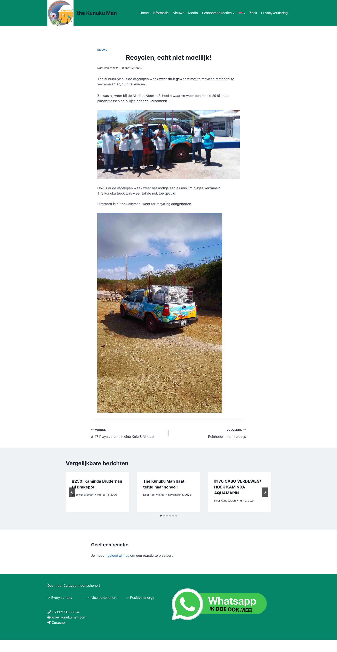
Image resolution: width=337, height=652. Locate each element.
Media (193, 13)
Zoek (253, 13)
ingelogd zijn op (117, 555)
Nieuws (178, 13)
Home (144, 13)
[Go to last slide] (72, 492)
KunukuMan (86, 494)
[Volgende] (265, 492)
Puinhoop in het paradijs (227, 433)
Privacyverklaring (274, 13)
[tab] (161, 516)
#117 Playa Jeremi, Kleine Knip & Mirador (123, 433)
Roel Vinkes (111, 67)
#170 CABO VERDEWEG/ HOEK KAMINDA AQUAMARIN (237, 487)
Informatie (161, 13)
